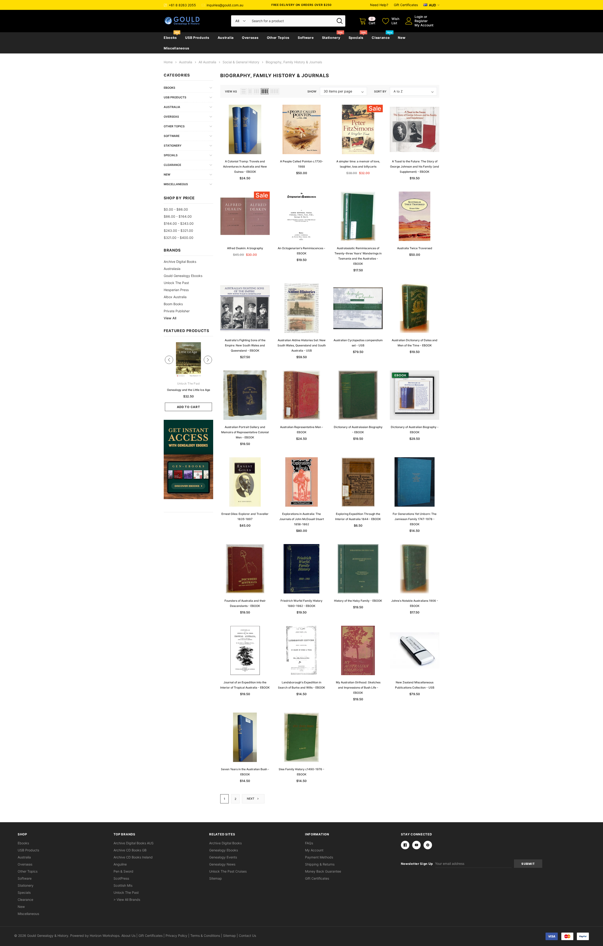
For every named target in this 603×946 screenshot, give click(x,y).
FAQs (309, 843)
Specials (356, 38)
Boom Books (173, 304)
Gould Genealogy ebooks (183, 276)
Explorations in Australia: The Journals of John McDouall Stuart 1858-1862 (301, 519)
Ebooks (170, 38)
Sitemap (215, 878)
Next (251, 798)
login (419, 17)
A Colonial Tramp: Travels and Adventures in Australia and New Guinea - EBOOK (245, 166)
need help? (379, 5)
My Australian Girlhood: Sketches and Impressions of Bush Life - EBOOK (358, 687)
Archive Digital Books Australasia (180, 265)
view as (231, 91)
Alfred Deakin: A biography (245, 248)
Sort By (380, 91)
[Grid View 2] (250, 91)
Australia (226, 38)
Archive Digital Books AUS (134, 843)
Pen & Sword (123, 871)
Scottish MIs (123, 885)
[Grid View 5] (274, 91)
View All (170, 318)
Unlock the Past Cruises (228, 871)
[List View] (243, 91)
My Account (424, 25)
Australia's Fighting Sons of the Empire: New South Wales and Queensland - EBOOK (245, 345)
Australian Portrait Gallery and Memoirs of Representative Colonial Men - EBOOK (245, 432)
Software (306, 38)
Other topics (278, 38)
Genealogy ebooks (223, 850)
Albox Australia (175, 297)
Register (421, 21)
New (401, 38)
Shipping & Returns (319, 864)
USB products (197, 38)
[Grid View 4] (265, 91)
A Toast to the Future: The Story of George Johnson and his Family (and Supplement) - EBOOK (414, 166)
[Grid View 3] (256, 91)
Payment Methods (319, 857)
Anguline (120, 864)
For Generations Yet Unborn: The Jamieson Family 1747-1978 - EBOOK (414, 519)
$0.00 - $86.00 (176, 209)
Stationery (331, 38)
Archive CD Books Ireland (133, 857)
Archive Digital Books (225, 843)
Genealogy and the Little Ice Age (188, 390)
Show (311, 91)
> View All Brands (127, 900)
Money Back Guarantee (323, 871)
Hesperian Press (176, 290)
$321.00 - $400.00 (178, 238)
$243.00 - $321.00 (178, 230)
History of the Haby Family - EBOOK (358, 600)
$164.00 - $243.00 (179, 223)
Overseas (250, 38)
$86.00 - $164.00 (178, 216)
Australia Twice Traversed (414, 248)
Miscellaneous (176, 48)
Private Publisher (177, 311)
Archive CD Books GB (130, 850)
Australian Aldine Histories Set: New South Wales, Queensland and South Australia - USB (301, 345)
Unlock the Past (176, 283)
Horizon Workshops (104, 936)
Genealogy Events (223, 857)
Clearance (381, 38)
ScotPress (121, 878)
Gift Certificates (406, 5)
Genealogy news (222, 864)
